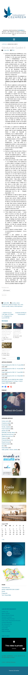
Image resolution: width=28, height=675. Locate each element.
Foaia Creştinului (6, 428)
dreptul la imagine (12, 304)
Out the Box (16, 670)
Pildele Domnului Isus (7, 436)
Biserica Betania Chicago (8, 615)
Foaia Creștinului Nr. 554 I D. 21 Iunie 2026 (12, 365)
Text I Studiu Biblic (6, 595)
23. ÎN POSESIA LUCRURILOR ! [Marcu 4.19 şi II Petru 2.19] (17, 332)
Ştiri (3, 446)
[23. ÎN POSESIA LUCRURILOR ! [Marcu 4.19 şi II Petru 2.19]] (18, 326)
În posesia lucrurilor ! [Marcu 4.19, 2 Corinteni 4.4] (6, 350)
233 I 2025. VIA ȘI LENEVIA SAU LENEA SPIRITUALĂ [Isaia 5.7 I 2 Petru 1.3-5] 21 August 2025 (12, 381)
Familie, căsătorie (6, 427)
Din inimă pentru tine (7, 624)
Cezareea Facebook (7, 617)
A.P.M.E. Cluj (5, 611)
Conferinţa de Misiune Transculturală (20, 313)
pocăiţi (7, 306)
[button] (14, 39)
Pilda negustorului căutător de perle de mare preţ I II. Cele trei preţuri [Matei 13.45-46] (7, 333)
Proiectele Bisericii (6, 440)
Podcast (4, 438)
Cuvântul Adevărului (7, 622)
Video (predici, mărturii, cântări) (10, 449)
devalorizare (5, 304)
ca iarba (14, 303)
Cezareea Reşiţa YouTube (8, 619)
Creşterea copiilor (6, 423)
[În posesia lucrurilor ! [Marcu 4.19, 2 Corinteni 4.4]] (7, 345)
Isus (19, 304)
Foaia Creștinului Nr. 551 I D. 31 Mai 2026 (12, 376)
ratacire (12, 306)
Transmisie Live (6, 587)
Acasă (3, 591)
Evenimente (5, 425)
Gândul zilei (5, 430)
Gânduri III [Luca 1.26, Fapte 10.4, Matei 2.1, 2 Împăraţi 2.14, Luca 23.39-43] (7, 315)
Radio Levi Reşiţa (6, 631)
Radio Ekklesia (5, 629)
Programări (4, 593)
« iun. (3, 539)
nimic (21, 304)
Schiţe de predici (6, 444)
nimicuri (4, 306)
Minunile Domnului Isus (8, 434)
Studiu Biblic (6, 303)
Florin (13, 50)
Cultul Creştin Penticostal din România (11, 620)
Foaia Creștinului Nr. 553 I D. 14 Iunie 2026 (12, 368)
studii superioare (18, 306)
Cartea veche (5, 421)
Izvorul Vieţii (5, 627)
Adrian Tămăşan (6, 613)
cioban (18, 303)
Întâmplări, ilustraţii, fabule (8, 432)
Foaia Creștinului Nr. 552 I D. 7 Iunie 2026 (12, 372)
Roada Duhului (5, 442)
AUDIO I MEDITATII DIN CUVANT (10, 589)
